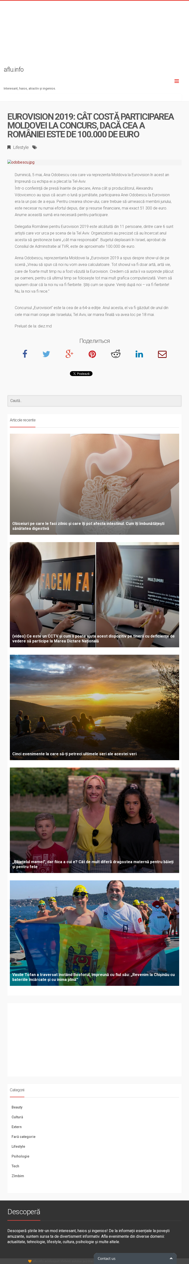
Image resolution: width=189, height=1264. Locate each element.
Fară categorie (23, 1137)
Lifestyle (21, 147)
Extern (17, 1127)
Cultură (17, 1117)
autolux (77, 1261)
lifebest (66, 1261)
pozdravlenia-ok (93, 1261)
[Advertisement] (94, 35)
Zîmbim (18, 1176)
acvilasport (52, 1261)
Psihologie (20, 1156)
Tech (15, 1166)
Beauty (17, 1107)
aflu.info (38, 1261)
